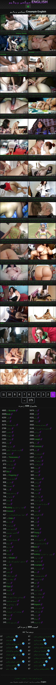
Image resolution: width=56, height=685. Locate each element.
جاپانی (9, 497)
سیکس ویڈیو (39, 644)
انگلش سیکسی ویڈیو (42, 669)
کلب (7, 619)
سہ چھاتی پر (11, 604)
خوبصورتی (38, 454)
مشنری (8, 432)
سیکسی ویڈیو (11, 665)
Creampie (38, 565)
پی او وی (37, 500)
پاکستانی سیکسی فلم (43, 636)
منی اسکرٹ (10, 576)
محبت (36, 601)
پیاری (8, 439)
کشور (36, 436)
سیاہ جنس (10, 669)
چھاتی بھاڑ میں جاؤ (14, 597)
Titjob (8, 586)
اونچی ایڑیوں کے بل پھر (16, 561)
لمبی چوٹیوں (11, 601)
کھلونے (9, 468)
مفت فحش (9, 658)
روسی (8, 543)
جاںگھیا (37, 464)
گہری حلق (38, 479)
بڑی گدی (37, 612)
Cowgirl (37, 439)
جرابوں (37, 590)
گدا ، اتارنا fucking (15, 507)
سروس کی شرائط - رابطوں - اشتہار (28, 678)
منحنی (36, 529)
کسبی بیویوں (11, 533)
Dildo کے (9, 518)
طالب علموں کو (40, 543)
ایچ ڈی (9, 436)
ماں (7, 443)
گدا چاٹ (37, 558)
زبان (8, 583)
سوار (36, 421)
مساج (8, 569)
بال (7, 490)
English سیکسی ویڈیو (28, 2)
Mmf (35, 547)
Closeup (9, 511)
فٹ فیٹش (37, 622)
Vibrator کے (10, 558)
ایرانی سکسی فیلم (14, 654)
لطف (35, 583)
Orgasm (37, 604)
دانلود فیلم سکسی (14, 662)
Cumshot (37, 446)
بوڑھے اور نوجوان (14, 612)
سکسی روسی (38, 665)
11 (3, 394)
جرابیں (37, 457)
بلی (35, 418)
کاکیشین (37, 515)
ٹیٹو (36, 486)
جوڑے (8, 504)
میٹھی (8, 454)
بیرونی (9, 486)
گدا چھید (38, 579)
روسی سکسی (10, 636)
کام (35, 411)
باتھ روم (38, 597)
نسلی (36, 511)
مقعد (36, 475)
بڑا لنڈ (37, 497)
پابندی (9, 594)
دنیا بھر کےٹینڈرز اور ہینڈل (16, 515)
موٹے (8, 615)
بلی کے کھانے (11, 540)
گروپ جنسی (10, 529)
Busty (8, 414)
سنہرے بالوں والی (41, 428)
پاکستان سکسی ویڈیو (43, 647)
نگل (7, 551)
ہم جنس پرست (11, 493)
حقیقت (36, 551)
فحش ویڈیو (38, 640)
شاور (8, 608)
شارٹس (8, 522)
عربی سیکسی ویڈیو (14, 644)
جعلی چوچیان (39, 576)
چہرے (36, 472)
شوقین (36, 490)
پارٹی (8, 547)
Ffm (35, 536)
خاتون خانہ (39, 540)
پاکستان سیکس (40, 654)
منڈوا (8, 428)
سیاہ (36, 507)
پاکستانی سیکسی (41, 658)
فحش (35, 572)
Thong (36, 533)
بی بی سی (9, 525)
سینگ (36, 468)
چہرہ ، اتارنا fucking (43, 554)
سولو (36, 493)
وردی (36, 615)
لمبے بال (38, 569)
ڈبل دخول (38, 608)
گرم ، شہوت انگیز (13, 450)
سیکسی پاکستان (12, 651)
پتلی (8, 500)
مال (35, 443)
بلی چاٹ (9, 446)
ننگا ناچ (10, 579)
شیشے (8, 590)
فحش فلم (9, 640)
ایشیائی (37, 461)
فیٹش (36, 619)
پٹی (35, 450)
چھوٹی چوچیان (40, 425)
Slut (7, 472)
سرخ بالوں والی (40, 504)
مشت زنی (9, 461)
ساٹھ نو (37, 561)
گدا (7, 418)
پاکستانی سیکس (40, 651)
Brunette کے (11, 411)
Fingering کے (11, 475)
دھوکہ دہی (38, 594)
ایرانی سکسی (39, 662)
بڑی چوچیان (11, 425)
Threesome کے (12, 457)
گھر (35, 522)
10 (9, 394)
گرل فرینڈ (10, 479)
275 (31, 400)
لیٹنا (8, 554)
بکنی (8, 572)
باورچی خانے (11, 622)
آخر (7, 421)
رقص (7, 565)
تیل (7, 536)
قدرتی (8, 482)
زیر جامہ (10, 464)
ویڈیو (36, 432)
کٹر (35, 414)
